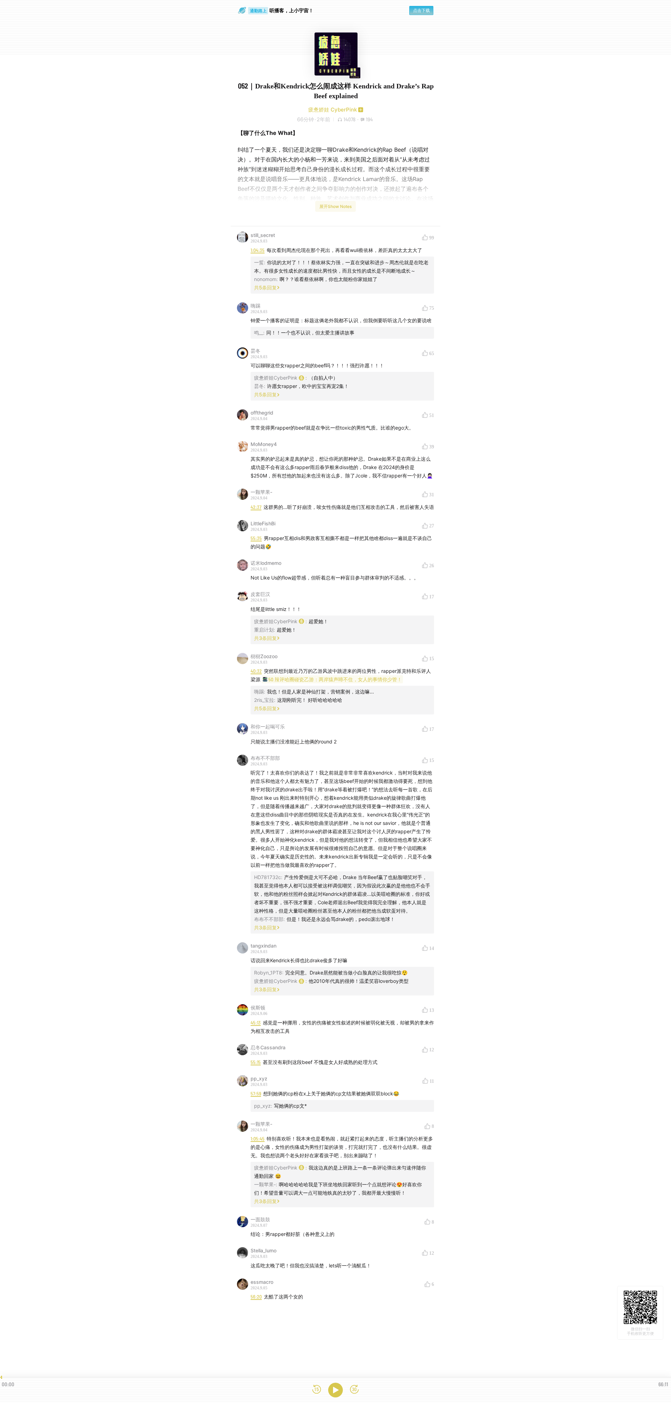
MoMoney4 (264, 444)
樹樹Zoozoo (264, 656)
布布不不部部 (265, 758)
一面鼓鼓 (260, 1219)
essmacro (262, 1282)
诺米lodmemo (266, 563)
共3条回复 (265, 638)
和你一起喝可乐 (268, 726)
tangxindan (263, 946)
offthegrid (262, 413)
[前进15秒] (354, 1390)
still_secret (263, 235)
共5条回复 (265, 287)
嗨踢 (255, 306)
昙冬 (255, 351)
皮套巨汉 (260, 594)
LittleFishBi (263, 523)
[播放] (335, 1390)
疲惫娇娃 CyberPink (332, 109)
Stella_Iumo (263, 1250)
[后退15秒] (317, 1390)
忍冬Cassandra (268, 1047)
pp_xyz (259, 1078)
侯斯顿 (258, 1007)
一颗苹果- (261, 492)
